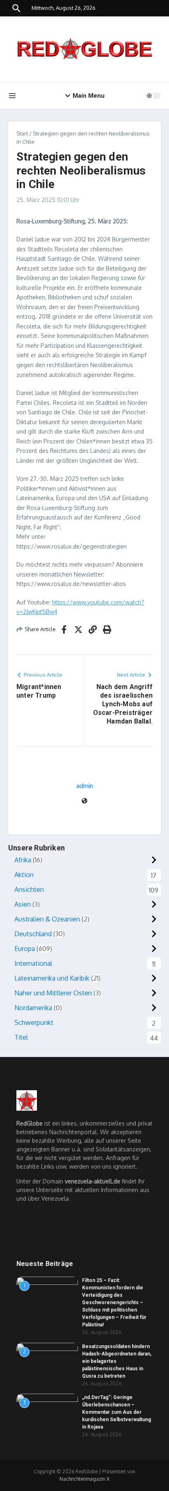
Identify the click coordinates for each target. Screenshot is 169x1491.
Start (22, 133)
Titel (21, 1037)
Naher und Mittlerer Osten (53, 993)
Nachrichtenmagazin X (84, 1479)
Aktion (24, 875)
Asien (22, 904)
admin (84, 786)
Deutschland (33, 934)
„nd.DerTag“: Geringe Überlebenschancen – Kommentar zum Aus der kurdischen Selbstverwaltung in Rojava (116, 1412)
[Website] (84, 801)
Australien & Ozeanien (47, 919)
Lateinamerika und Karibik (51, 978)
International (33, 963)
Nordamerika (33, 1008)
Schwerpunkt (33, 1022)
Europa (24, 948)
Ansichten (29, 889)
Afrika (22, 860)
